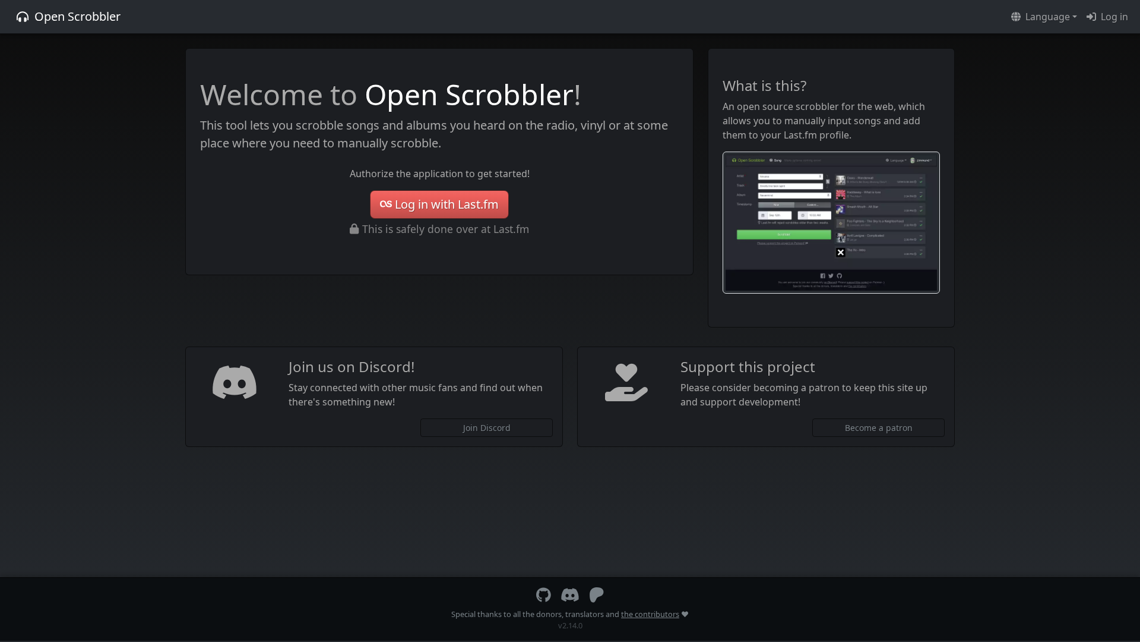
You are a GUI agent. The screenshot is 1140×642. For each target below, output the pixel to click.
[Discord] (570, 597)
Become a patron (879, 427)
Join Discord (487, 427)
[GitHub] (543, 597)
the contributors (650, 614)
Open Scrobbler (77, 16)
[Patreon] (596, 597)
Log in (1114, 16)
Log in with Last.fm (447, 204)
